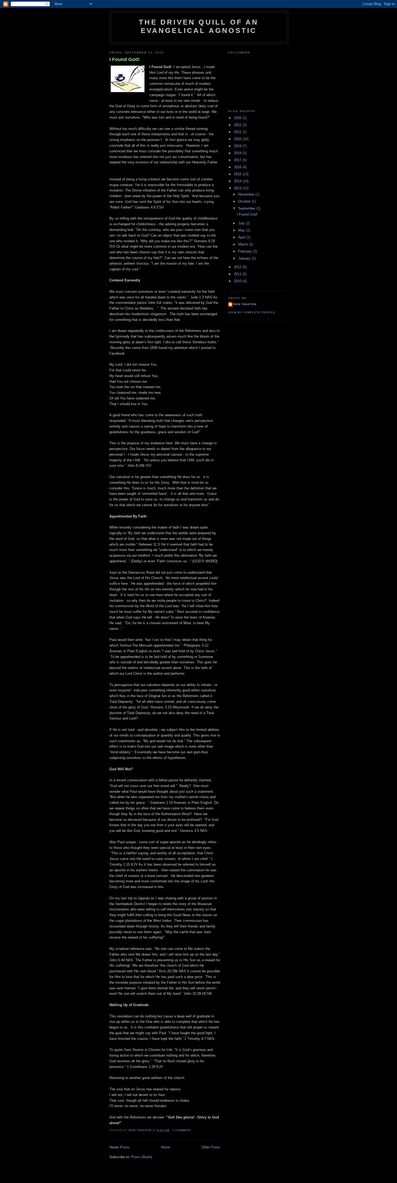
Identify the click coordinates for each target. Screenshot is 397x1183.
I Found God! (124, 59)
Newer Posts (119, 1147)
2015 (238, 174)
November (246, 194)
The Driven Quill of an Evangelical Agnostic (198, 26)
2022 (238, 125)
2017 (238, 160)
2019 (238, 146)
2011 (238, 274)
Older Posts (210, 1147)
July (242, 223)
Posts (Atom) (141, 1157)
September (247, 208)
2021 (238, 132)
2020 (238, 139)
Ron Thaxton (245, 304)
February (245, 251)
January (245, 258)
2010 (238, 281)
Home (165, 1147)
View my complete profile (251, 312)
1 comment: (182, 1130)
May (242, 230)
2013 (238, 188)
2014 (238, 181)
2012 (238, 267)
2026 (238, 118)
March (243, 244)
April (242, 237)
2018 (238, 153)
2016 (238, 167)
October (245, 201)
